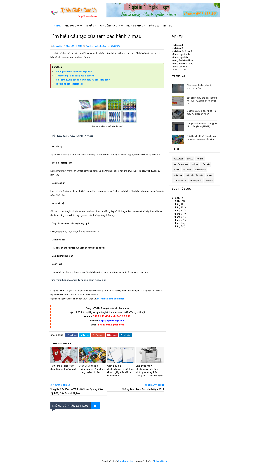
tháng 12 (179, 204)
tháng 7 (178, 220)
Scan (209, 175)
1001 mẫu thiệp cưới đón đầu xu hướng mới (63, 367)
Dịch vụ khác (134, 25)
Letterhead (200, 170)
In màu (176, 170)
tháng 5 (178, 226)
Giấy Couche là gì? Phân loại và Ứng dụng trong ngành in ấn (92, 369)
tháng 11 (179, 207)
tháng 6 (178, 223)
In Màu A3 (178, 48)
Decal (190, 159)
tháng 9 (178, 214)
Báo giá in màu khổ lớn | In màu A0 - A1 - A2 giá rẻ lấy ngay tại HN (202, 101)
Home (57, 25)
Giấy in (195, 164)
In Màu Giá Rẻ (160, 461)
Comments (114, 46)
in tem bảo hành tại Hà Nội (110, 298)
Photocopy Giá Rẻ (181, 54)
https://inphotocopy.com (112, 320)
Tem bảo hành (92, 46)
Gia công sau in (110, 25)
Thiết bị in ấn (196, 181)
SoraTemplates (125, 461)
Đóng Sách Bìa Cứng (183, 63)
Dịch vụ (199, 159)
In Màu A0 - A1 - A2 (182, 51)
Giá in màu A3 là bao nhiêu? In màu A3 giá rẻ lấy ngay (83, 79)
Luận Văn (177, 175)
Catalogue (178, 159)
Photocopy (72, 25)
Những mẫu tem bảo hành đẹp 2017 (74, 71)
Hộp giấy (206, 164)
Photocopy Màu (181, 57)
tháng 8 (178, 217)
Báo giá (154, 25)
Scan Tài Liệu (179, 69)
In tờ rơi (187, 170)
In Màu (90, 25)
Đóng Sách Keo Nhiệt (183, 60)
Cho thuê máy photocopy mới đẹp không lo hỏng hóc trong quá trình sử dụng (149, 370)
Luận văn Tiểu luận (194, 175)
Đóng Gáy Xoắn (180, 66)
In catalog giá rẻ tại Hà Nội (69, 84)
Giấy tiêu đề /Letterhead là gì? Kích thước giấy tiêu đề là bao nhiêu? (120, 370)
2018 (178, 198)
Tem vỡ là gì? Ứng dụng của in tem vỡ (75, 75)
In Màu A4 (178, 45)
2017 (178, 201)
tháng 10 (179, 210)
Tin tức (167, 25)
